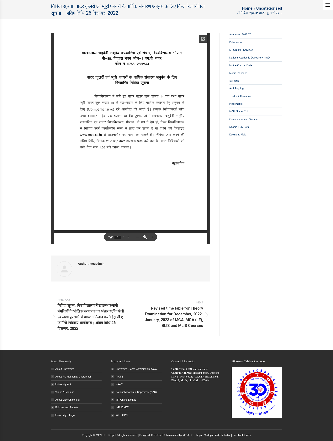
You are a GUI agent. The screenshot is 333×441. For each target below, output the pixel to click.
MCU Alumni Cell (238, 111)
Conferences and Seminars (244, 119)
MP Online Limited (126, 399)
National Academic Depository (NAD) (249, 57)
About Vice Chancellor (67, 399)
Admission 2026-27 (240, 34)
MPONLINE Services (241, 49)
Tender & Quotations (240, 96)
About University (64, 369)
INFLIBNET (122, 407)
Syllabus (234, 80)
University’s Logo (65, 415)
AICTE (119, 376)
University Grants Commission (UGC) (136, 369)
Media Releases (238, 73)
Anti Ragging (236, 88)
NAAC (119, 384)
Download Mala (237, 134)
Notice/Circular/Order (241, 65)
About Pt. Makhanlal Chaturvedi (73, 376)
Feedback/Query (242, 435)
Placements (236, 103)
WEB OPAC (122, 415)
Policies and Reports (66, 407)
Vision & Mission (64, 392)
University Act (63, 384)
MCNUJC (188, 435)
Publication (235, 42)
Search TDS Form (239, 126)
